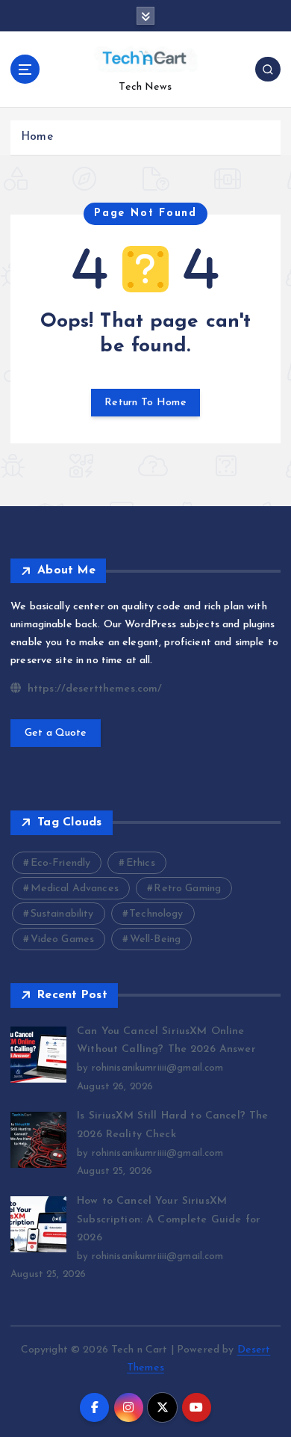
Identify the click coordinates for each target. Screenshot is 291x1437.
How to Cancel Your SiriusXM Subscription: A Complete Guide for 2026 (168, 1219)
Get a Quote (56, 733)
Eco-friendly (61, 863)
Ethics (140, 863)
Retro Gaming (187, 888)
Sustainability (62, 914)
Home (37, 137)
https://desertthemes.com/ (93, 689)
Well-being (155, 939)
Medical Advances (75, 888)
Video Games (63, 939)
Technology (156, 914)
